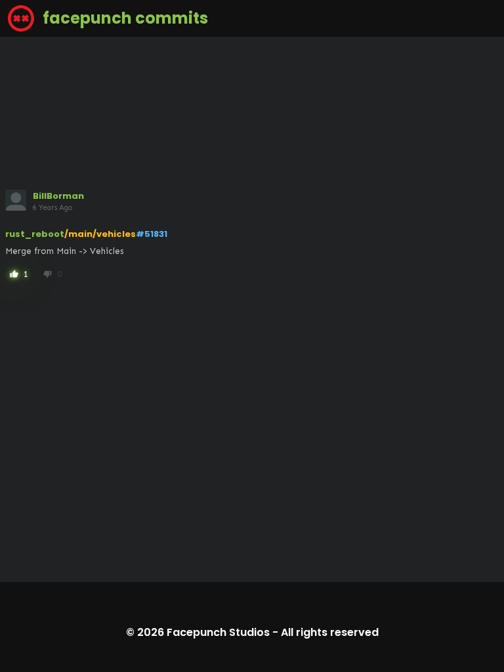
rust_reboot (34, 234)
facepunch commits (123, 18)
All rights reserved (330, 632)
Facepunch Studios (218, 632)
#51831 (151, 234)
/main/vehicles (100, 234)
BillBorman (58, 196)
